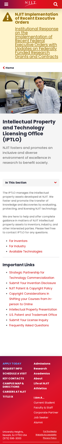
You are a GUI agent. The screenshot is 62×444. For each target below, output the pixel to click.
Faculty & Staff (43, 407)
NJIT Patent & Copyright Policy (30, 288)
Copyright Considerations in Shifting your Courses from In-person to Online (30, 299)
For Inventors (18, 241)
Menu (6, 4)
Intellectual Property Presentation (33, 309)
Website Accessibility (46, 434)
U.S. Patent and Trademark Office (33, 315)
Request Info (12, 368)
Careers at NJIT (14, 391)
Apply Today (12, 363)
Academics (42, 373)
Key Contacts (13, 378)
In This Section (15, 183)
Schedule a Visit (15, 373)
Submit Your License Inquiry (28, 320)
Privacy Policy (50, 438)
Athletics (40, 388)
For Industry (17, 246)
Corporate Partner (46, 412)
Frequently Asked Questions (29, 325)
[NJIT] (31, 4)
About (38, 378)
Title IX (8, 396)
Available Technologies (25, 251)
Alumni (38, 422)
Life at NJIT (41, 383)
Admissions (42, 363)
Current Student (44, 402)
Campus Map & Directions (13, 385)
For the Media (50, 431)
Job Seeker (41, 417)
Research (40, 368)
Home (10, 68)
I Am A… (39, 397)
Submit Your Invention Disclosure (32, 283)
